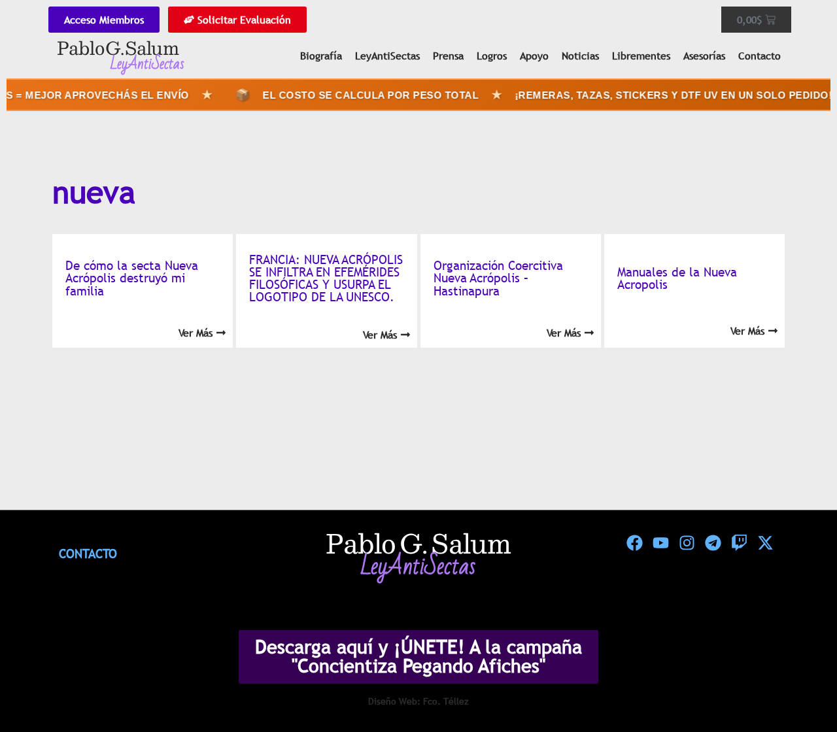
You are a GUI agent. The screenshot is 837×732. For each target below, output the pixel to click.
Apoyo (534, 55)
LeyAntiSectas (387, 55)
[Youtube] (660, 543)
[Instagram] (687, 543)
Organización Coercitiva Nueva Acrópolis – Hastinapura (498, 278)
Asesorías (704, 55)
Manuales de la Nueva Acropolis (677, 278)
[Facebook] (634, 543)
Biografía (321, 55)
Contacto (759, 55)
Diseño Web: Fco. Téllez (418, 701)
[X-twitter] (765, 543)
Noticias (580, 55)
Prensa (448, 55)
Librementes (641, 55)
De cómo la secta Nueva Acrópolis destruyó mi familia (131, 278)
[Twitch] (739, 543)
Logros (492, 55)
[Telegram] (713, 543)
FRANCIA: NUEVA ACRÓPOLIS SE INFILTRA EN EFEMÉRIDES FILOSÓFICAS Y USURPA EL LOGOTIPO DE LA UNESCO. (326, 278)
